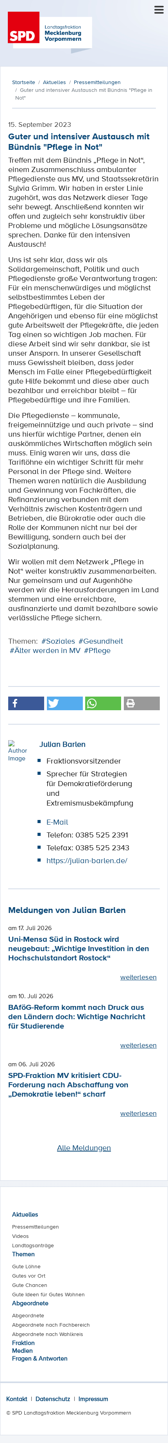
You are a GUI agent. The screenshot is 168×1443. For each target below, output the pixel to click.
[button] (26, 703)
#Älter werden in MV (45, 650)
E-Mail (57, 821)
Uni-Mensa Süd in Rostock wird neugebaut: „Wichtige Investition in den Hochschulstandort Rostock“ (78, 948)
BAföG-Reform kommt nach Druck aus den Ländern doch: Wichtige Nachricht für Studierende (76, 1016)
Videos (20, 1236)
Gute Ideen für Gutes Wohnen (48, 1294)
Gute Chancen (29, 1285)
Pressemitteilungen (35, 1227)
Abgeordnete (30, 1303)
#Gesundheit (101, 641)
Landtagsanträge (33, 1245)
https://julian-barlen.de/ (86, 860)
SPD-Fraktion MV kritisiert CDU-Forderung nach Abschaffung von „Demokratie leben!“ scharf (68, 1084)
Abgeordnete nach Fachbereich (51, 1325)
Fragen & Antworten (40, 1358)
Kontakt (16, 1398)
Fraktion (23, 1342)
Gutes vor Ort (28, 1276)
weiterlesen (138, 977)
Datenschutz (53, 1398)
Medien (22, 1350)
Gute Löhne (26, 1266)
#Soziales (58, 641)
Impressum (93, 1398)
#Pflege (97, 650)
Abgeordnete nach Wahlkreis (47, 1334)
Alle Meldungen (84, 1147)
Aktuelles (25, 1214)
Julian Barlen (62, 744)
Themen (23, 1254)
